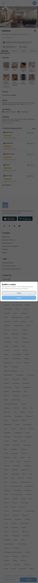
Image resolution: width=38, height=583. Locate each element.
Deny (19, 293)
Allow (19, 298)
